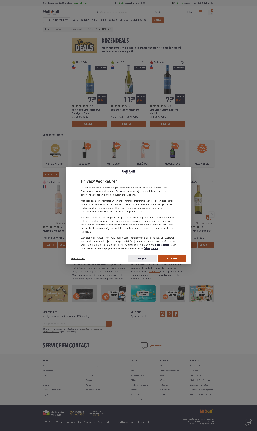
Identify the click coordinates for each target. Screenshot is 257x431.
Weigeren (142, 259)
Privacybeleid (151, 248)
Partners (120, 191)
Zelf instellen (78, 258)
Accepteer (172, 259)
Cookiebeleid (162, 245)
